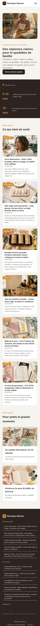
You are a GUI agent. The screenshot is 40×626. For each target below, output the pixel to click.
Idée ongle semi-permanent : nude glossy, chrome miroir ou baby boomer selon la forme (19, 534)
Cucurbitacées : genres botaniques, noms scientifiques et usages (18, 581)
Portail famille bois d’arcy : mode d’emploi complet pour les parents (18, 568)
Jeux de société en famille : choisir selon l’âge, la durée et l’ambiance (20, 548)
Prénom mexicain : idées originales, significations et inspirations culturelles (20, 588)
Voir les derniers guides (14, 72)
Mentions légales (20, 621)
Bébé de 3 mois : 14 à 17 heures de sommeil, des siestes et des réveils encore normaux (19, 555)
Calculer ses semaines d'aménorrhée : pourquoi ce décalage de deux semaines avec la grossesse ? (20, 596)
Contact (30, 625)
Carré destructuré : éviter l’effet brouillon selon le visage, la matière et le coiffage (20, 527)
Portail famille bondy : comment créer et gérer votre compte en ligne (19, 574)
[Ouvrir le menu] (35, 3)
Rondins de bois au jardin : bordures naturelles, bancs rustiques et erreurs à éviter (20, 541)
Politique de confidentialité (16, 625)
